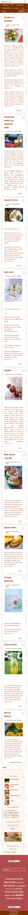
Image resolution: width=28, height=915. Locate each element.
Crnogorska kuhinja (6, 8)
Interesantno (16, 8)
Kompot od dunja (13, 814)
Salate (21, 891)
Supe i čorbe (11, 898)
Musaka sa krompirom (14, 812)
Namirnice (17, 886)
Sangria (7, 370)
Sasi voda (8, 272)
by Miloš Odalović (14, 911)
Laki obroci (9, 885)
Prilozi (19, 888)
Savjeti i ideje (10, 895)
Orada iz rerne (11, 200)
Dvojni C (6, 552)
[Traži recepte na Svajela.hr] (10, 852)
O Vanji (4, 11)
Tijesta (19, 898)
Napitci (19, 193)
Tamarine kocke (11, 810)
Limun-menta (10, 644)
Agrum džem (10, 527)
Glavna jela (18, 110)
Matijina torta (15, 815)
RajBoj (7, 26)
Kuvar (12, 5)
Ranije (4, 767)
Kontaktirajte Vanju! (14, 913)
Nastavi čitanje (8, 106)
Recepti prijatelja (19, 5)
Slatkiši (19, 521)
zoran (5, 814)
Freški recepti (5, 5)
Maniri (22, 8)
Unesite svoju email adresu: (13, 825)
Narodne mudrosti (11, 889)
